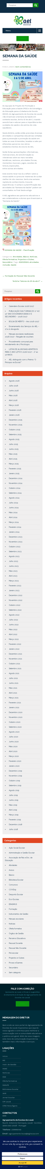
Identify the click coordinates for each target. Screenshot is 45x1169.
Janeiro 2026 (14, 415)
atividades (34, 262)
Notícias (33, 257)
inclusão (6, 265)
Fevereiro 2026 (15, 410)
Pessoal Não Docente (17, 948)
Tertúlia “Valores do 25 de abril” (27, 281)
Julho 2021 (13, 678)
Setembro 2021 (15, 669)
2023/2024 (24, 262)
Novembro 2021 (15, 659)
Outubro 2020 (14, 722)
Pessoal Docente (15, 943)
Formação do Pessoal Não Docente (18, 276)
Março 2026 (14, 405)
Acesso (22, 38)
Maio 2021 (13, 688)
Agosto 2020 (14, 732)
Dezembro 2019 (15, 771)
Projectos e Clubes (26, 259)
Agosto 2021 (14, 673)
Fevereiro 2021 (15, 703)
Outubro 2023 (14, 547)
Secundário (7, 262)
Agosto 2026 (14, 381)
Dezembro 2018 (15, 825)
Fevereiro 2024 (15, 527)
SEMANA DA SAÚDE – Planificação (19, 250)
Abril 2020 (13, 751)
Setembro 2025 (15, 435)
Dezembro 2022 (15, 595)
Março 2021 (13, 698)
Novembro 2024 (15, 483)
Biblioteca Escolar (16, 880)
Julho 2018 (13, 829)
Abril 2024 (13, 517)
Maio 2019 (13, 805)
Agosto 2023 (14, 556)
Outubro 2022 (14, 605)
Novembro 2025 (15, 425)
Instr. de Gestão (9, 1064)
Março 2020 (14, 756)
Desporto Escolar (16, 895)
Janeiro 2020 (14, 766)
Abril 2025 (13, 459)
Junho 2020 (14, 742)
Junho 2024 (13, 508)
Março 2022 (14, 639)
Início (5, 1056)
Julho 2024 (13, 503)
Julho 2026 (13, 386)
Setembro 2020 (15, 727)
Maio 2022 (13, 629)
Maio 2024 (13, 513)
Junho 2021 (13, 683)
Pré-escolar (13, 953)
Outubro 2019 (14, 781)
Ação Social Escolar (17, 848)
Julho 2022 (13, 620)
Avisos (11, 870)
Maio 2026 (13, 395)
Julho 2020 (13, 737)
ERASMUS (13, 904)
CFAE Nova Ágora (9, 1106)
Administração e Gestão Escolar (22, 853)
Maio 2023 (13, 571)
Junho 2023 (13, 566)
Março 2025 (13, 464)
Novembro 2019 (15, 776)
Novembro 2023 (15, 542)
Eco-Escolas (14, 899)
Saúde (13, 265)
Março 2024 (14, 522)
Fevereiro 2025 (15, 469)
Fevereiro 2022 (15, 644)
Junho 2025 (13, 449)
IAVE (4, 1093)
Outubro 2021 (14, 664)
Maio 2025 (13, 454)
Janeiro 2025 (14, 473)
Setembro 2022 (15, 610)
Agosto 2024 (14, 498)
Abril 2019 (13, 810)
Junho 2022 (13, 625)
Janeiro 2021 (14, 707)
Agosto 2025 (14, 439)
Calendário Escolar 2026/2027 (21, 306)
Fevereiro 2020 (15, 761)
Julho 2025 (13, 444)
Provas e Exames (15, 963)
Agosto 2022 (14, 615)
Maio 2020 (13, 747)
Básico (26, 257)
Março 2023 (14, 581)
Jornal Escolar (8, 1097)
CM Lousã (6, 1101)
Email (22, 1004)
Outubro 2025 (14, 430)
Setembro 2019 (15, 785)
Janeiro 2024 (14, 532)
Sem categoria (14, 973)
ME (3, 1060)
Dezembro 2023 (15, 537)
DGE (4, 1077)
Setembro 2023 (15, 551)
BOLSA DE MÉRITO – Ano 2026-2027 (24, 321)
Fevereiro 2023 (15, 586)
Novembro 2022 (15, 600)
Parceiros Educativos (17, 938)
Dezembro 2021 (15, 654)
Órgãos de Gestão (16, 933)
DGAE (4, 1069)
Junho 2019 (13, 800)
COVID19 (12, 890)
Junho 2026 (14, 391)
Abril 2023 (13, 576)
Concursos (13, 885)
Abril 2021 (13, 693)
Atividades (17, 257)
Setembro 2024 (15, 493)
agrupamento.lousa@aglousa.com (24, 1133)
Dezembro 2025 (15, 420)
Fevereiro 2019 (15, 820)
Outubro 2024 (14, 488)
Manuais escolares (16, 919)
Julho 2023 (13, 561)
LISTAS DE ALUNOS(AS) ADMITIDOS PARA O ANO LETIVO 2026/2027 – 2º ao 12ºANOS (21, 352)
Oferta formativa (9, 259)
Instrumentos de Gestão (18, 914)
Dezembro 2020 (15, 712)
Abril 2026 (13, 400)
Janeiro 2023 (14, 591)
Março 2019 (13, 815)
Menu (8, 30)
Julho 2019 (13, 795)
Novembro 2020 (15, 717)
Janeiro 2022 (14, 649)
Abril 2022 (13, 634)
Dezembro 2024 (15, 478)
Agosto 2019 (14, 790)
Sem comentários (23, 67)
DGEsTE (5, 1085)
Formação (13, 909)
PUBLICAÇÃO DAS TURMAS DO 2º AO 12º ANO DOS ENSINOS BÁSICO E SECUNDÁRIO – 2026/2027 (22, 314)
